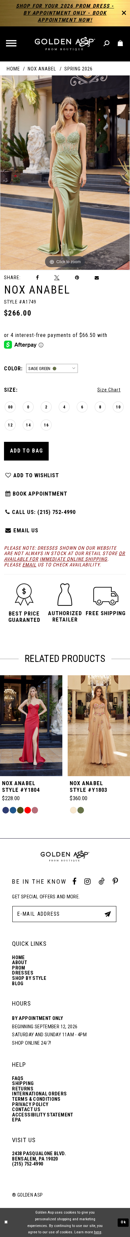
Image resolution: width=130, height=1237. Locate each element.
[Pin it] (77, 278)
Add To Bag (26, 451)
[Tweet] (57, 278)
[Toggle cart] (120, 44)
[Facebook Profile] (74, 882)
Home (13, 69)
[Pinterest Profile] (115, 882)
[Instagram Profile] (87, 882)
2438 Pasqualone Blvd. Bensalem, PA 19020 (39, 1156)
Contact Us (26, 1109)
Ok (123, 1222)
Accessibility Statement (42, 1115)
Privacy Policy (30, 1104)
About (19, 962)
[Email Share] (96, 278)
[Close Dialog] (6, 1222)
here (97, 1232)
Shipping (23, 1083)
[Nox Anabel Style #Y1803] (31, 725)
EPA (16, 1120)
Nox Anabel (42, 69)
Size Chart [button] (108, 390)
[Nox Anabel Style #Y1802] (99, 725)
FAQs (17, 1078)
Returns (22, 1089)
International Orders (39, 1094)
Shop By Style (29, 978)
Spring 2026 (78, 69)
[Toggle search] (107, 44)
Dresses (22, 973)
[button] (12, 44)
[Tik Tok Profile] (101, 881)
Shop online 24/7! (31, 1043)
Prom (18, 968)
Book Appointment (39, 494)
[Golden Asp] (65, 44)
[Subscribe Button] (108, 914)
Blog (17, 984)
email (29, 565)
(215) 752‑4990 (27, 1164)
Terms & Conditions (36, 1099)
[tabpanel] (65, 172)
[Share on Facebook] (37, 278)
